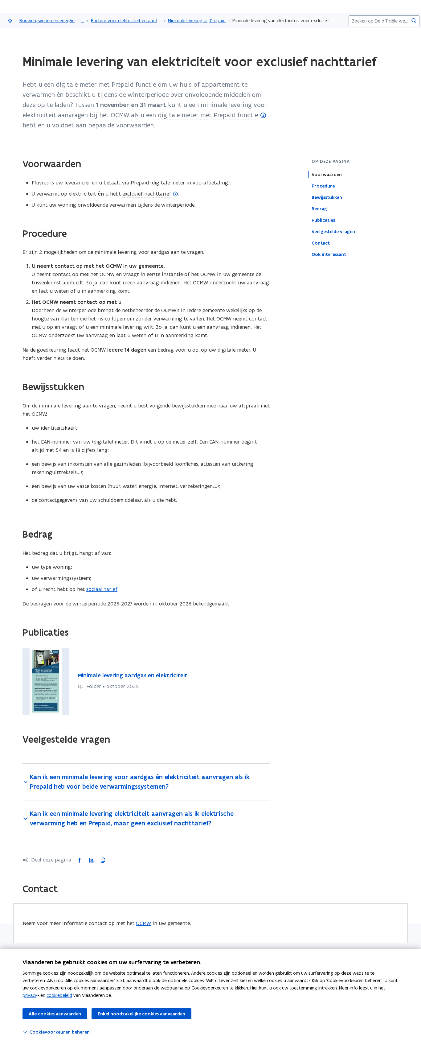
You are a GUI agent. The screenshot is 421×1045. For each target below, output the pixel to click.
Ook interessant (329, 254)
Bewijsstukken (327, 197)
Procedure (323, 186)
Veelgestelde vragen (333, 232)
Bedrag (319, 209)
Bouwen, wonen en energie (47, 20)
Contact (321, 243)
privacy (29, 995)
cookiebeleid (59, 995)
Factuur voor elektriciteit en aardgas (126, 20)
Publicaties (323, 220)
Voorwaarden (327, 174)
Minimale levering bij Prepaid (197, 20)
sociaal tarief (101, 589)
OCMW (143, 923)
